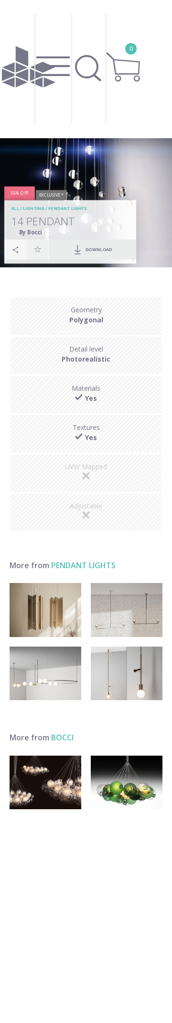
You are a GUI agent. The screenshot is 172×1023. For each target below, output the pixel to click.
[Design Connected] (28, 69)
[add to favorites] (37, 249)
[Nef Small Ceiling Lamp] (45, 610)
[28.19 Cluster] (126, 783)
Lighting (33, 209)
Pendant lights (68, 209)
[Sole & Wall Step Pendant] (126, 674)
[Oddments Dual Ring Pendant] (45, 674)
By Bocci (30, 232)
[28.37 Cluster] (45, 783)
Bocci (62, 737)
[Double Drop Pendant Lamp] (126, 610)
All (15, 209)
